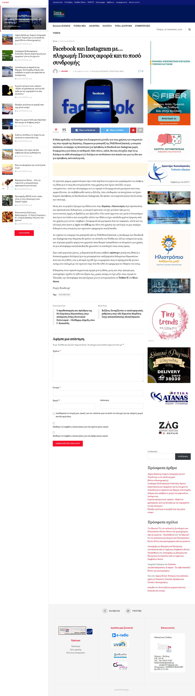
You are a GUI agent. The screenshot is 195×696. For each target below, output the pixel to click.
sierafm (64, 71)
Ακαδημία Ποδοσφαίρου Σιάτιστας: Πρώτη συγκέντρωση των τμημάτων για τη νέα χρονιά (30, 54)
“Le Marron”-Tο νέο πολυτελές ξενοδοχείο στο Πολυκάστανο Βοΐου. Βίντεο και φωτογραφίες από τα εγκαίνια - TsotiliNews (168, 531)
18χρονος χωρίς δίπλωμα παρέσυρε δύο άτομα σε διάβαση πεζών (30, 121)
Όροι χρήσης (76, 649)
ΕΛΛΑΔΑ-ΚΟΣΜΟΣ (61, 26)
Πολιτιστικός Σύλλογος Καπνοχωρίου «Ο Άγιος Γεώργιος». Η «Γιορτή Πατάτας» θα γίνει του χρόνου (30, 216)
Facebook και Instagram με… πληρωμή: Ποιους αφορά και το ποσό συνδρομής (22, 19)
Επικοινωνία (134, 2)
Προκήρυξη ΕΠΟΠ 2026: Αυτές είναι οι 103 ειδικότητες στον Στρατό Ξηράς (28, 199)
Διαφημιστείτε (121, 2)
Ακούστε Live (58, 2)
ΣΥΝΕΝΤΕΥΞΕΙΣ (142, 26)
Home (55, 41)
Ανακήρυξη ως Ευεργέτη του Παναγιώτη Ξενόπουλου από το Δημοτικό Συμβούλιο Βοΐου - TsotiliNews (169, 549)
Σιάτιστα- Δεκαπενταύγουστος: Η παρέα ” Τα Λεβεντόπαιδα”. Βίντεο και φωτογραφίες (169, 567)
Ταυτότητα (75, 646)
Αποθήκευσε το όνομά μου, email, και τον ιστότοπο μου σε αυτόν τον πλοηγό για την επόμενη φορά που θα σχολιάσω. (99, 415)
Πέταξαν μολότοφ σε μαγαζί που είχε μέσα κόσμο (29, 106)
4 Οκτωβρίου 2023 (81, 71)
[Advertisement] (105, 169)
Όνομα (57, 387)
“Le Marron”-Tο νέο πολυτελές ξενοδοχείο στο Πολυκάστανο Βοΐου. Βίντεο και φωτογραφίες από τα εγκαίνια (169, 538)
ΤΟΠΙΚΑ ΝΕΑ (80, 26)
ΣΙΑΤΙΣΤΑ (107, 26)
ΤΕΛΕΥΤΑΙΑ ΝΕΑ (116, 71)
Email (56, 400)
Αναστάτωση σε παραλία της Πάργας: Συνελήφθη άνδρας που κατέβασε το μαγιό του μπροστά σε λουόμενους (30, 71)
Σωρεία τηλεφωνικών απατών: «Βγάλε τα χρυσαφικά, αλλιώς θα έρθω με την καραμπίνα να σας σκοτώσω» (29, 90)
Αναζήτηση (152, 451)
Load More (24, 233)
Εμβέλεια (110, 2)
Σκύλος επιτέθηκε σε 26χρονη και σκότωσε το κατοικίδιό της (30, 136)
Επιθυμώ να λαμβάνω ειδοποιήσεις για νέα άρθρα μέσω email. (80, 436)
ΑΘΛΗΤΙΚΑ (94, 26)
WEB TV (91, 2)
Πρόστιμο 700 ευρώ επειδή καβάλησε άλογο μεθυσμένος (28, 151)
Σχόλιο (57, 351)
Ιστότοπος (104, 400)
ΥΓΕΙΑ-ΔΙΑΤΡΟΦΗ (123, 26)
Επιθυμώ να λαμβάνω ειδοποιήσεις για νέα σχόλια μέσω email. (81, 427)
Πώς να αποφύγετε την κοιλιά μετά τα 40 (30, 166)
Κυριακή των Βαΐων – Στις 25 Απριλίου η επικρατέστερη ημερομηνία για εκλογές (27, 183)
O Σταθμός (68, 2)
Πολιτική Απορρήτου (75, 653)
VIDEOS (56, 33)
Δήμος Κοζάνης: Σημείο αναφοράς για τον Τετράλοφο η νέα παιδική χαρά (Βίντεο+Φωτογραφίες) (30, 38)
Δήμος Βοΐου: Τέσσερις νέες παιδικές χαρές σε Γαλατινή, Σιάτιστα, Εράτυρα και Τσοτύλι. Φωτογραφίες (168, 579)
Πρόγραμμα (100, 2)
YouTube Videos (80, 2)
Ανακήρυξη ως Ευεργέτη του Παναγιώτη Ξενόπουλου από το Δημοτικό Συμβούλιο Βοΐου (167, 556)
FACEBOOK (64, 295)
